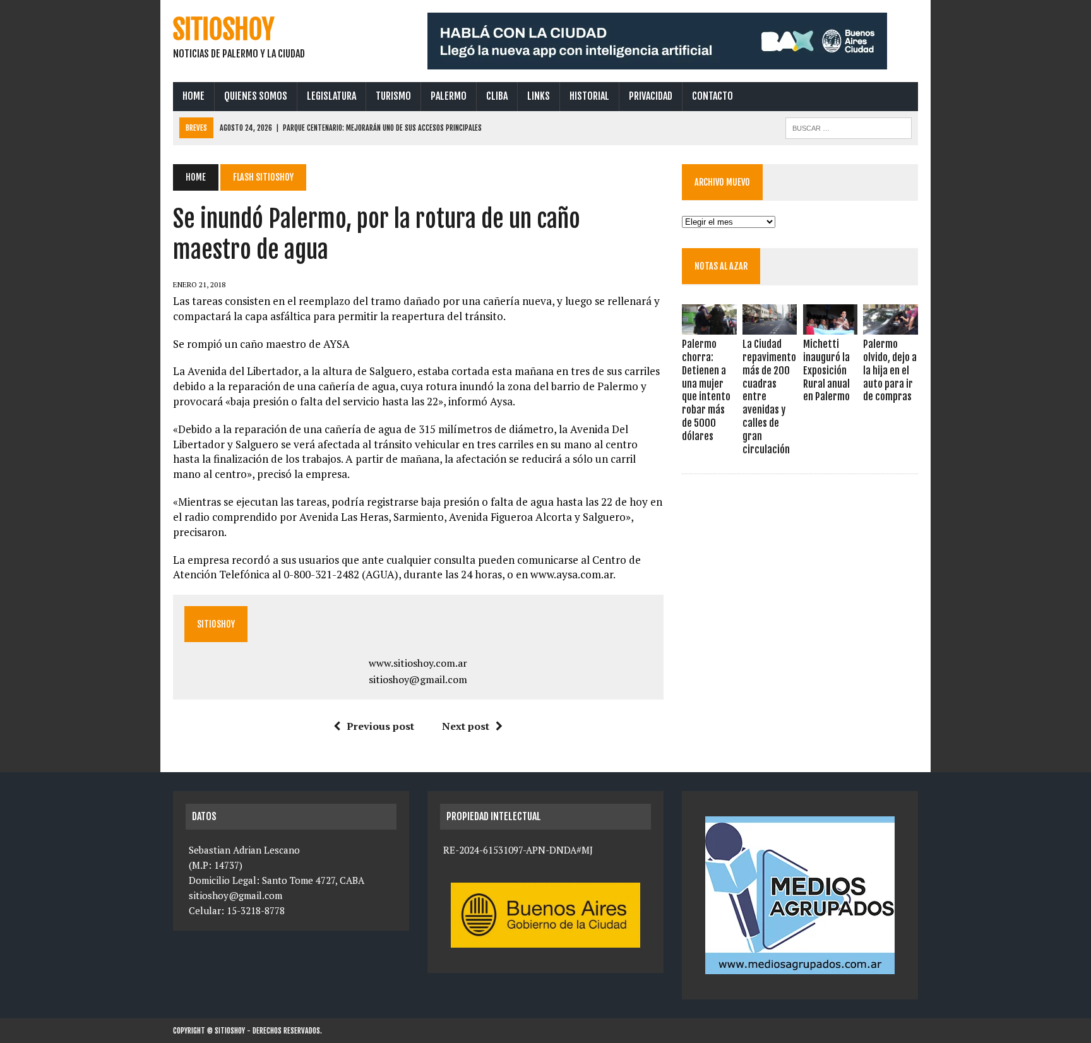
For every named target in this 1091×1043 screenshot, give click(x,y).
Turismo (393, 96)
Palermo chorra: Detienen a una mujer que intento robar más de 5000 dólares (706, 390)
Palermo (449, 96)
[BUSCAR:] (848, 127)
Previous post (380, 726)
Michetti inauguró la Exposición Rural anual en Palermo (826, 370)
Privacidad (650, 96)
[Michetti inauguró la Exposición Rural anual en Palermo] (830, 326)
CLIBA (497, 96)
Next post (465, 726)
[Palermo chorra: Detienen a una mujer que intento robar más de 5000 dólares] (709, 326)
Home (193, 96)
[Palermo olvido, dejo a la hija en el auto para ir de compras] (890, 326)
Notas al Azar (721, 266)
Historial (589, 96)
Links (538, 96)
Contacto (712, 96)
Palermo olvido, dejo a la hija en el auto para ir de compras (890, 370)
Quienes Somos (255, 96)
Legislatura (331, 96)
